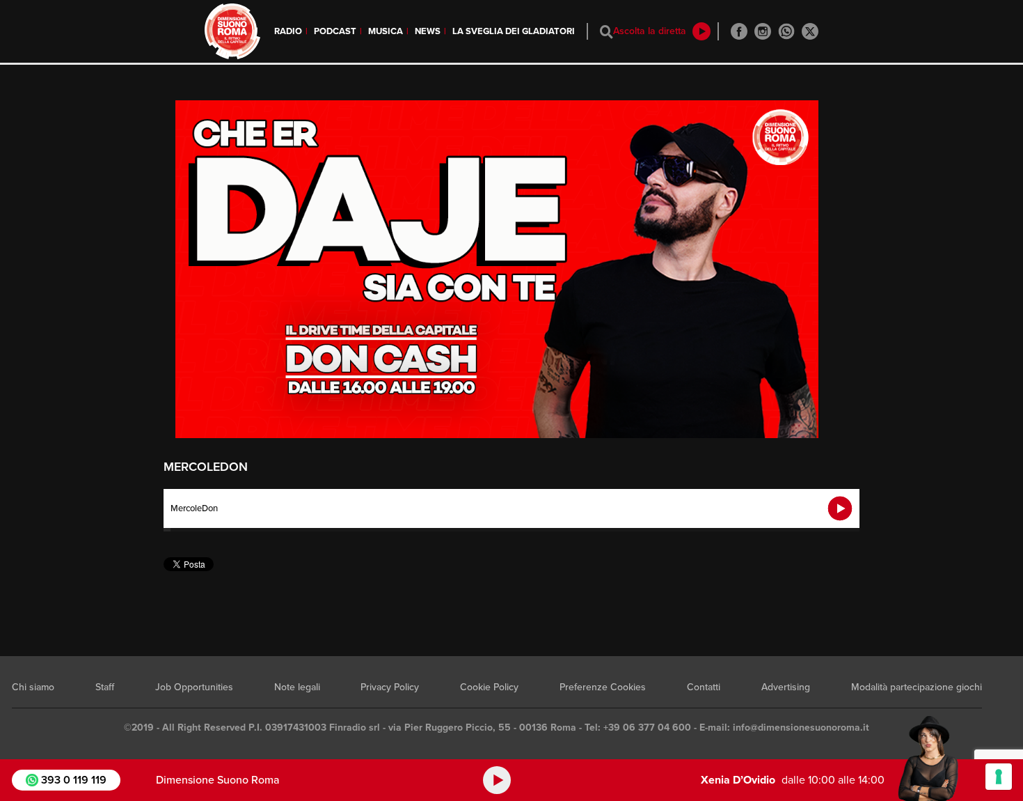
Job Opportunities (194, 687)
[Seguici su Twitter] (810, 31)
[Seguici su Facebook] (739, 31)
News (428, 31)
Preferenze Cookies (603, 687)
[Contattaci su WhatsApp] (786, 31)
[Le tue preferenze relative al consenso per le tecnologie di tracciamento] (998, 776)
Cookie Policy (489, 687)
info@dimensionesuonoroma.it (801, 727)
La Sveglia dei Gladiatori (513, 31)
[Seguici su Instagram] (762, 31)
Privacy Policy (389, 687)
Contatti (703, 687)
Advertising (785, 687)
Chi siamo (33, 687)
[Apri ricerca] (606, 31)
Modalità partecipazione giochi (916, 687)
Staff (104, 687)
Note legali (297, 687)
